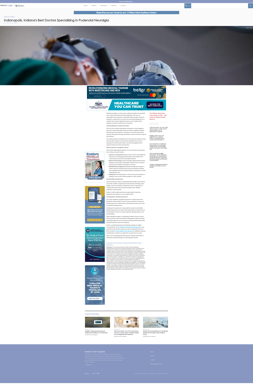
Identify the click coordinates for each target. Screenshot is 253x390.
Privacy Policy (152, 373)
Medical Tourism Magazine (12, 22)
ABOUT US (113, 5)
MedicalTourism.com (156, 364)
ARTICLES (94, 5)
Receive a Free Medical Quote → (126, 1)
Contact (152, 360)
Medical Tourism (249, 27)
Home (151, 351)
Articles (152, 355)
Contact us (89, 364)
